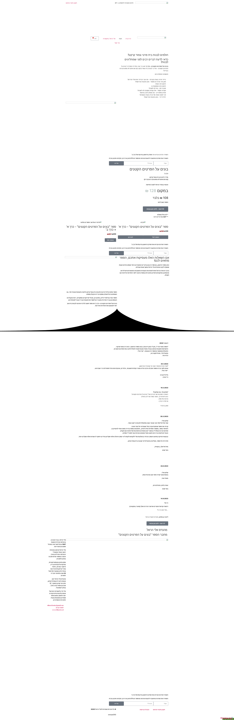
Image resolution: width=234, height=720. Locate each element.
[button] (155, 209)
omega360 (112, 714)
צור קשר (117, 43)
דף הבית (128, 39)
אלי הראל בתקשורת (109, 39)
